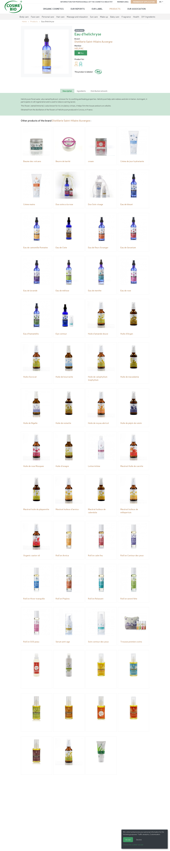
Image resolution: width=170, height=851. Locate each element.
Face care (35, 16)
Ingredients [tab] (81, 91)
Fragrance (126, 16)
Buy (82, 53)
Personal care (48, 16)
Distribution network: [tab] (99, 91)
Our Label (97, 8)
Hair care (60, 16)
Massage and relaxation (77, 16)
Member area (122, 2)
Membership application (144, 2)
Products (115, 8)
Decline (139, 840)
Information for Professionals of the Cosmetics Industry (86, 2)
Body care (24, 16)
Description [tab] (67, 91)
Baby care (114, 16)
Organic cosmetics (53, 8)
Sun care (94, 16)
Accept (128, 840)
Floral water (79, 30)
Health (136, 16)
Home (24, 21)
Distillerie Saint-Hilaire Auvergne (71, 120)
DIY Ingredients (148, 16)
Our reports (78, 8)
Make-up (104, 16)
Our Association (136, 8)
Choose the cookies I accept (133, 844)
